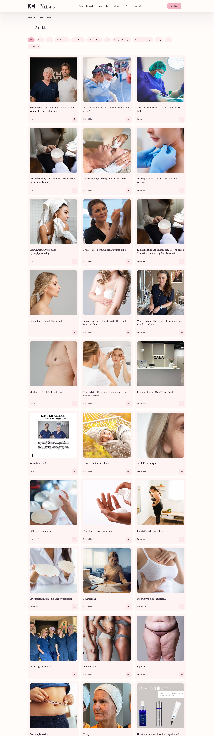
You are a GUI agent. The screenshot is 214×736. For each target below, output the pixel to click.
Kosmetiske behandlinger (109, 6)
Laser (168, 40)
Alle (31, 40)
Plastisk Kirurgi (86, 6)
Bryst (49, 40)
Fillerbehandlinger (94, 40)
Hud (107, 40)
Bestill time (174, 6)
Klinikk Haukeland (35, 17)
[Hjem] (41, 6)
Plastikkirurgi (34, 46)
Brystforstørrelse (62, 40)
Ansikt (40, 40)
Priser (128, 6)
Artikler (48, 17)
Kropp (159, 40)
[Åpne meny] (184, 6)
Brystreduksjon (78, 40)
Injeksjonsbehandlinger (121, 40)
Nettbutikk (138, 6)
